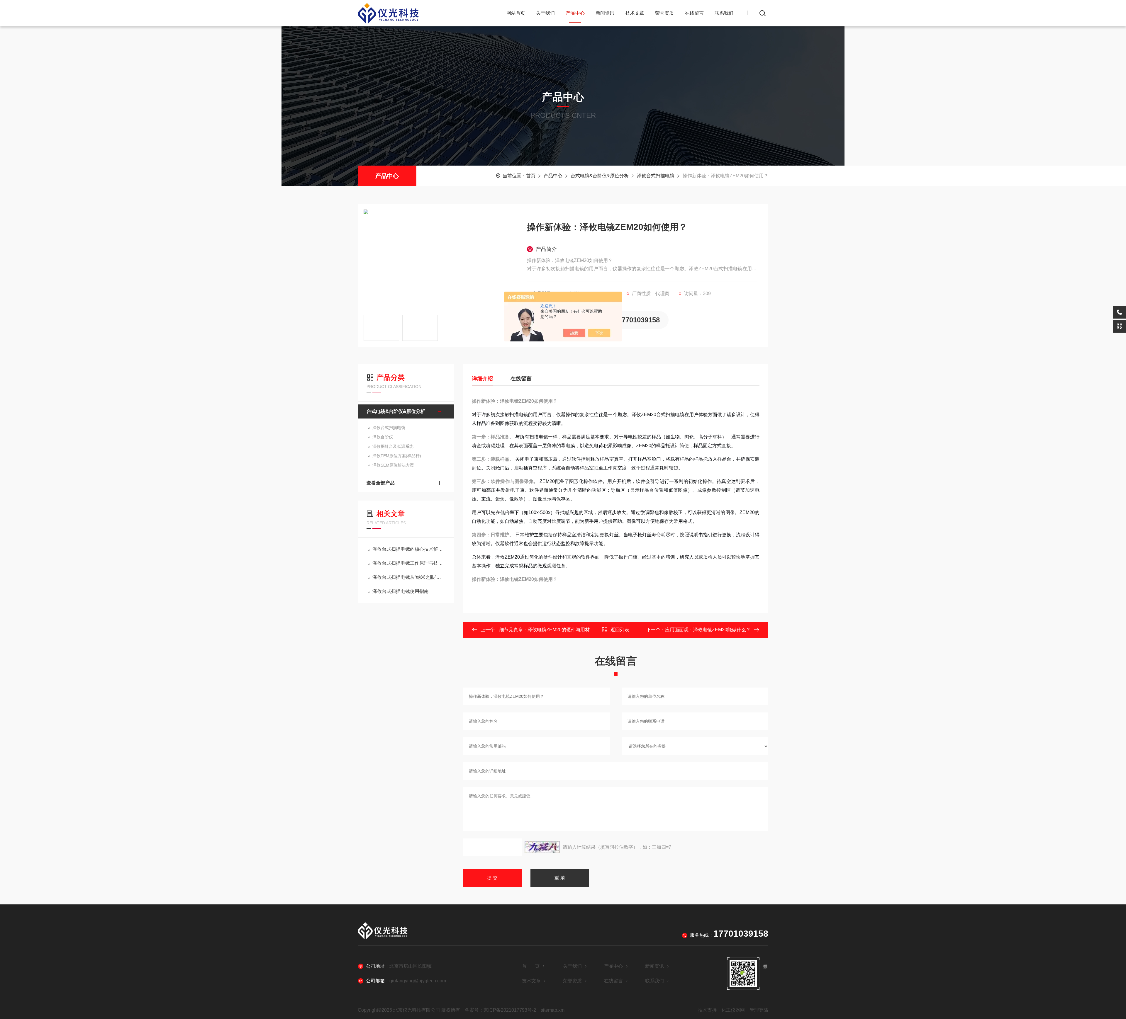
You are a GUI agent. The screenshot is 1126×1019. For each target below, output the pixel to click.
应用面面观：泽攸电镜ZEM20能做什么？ (708, 629)
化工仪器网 (733, 1010)
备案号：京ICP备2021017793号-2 (500, 1010)
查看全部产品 (381, 482)
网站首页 (515, 13)
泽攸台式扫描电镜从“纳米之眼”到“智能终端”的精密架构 (408, 577)
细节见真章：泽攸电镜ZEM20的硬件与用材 (544, 629)
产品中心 (575, 13)
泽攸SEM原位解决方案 (393, 465)
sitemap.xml (553, 1010)
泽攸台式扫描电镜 (655, 175)
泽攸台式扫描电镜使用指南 (400, 591)
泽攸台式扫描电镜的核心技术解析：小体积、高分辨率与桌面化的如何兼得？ (408, 549)
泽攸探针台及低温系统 (392, 446)
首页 (530, 175)
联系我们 (724, 13)
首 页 (531, 966)
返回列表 (620, 629)
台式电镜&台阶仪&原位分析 (600, 175)
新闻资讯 (605, 13)
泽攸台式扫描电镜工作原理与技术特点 (408, 563)
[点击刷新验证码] (542, 847)
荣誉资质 (664, 13)
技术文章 (634, 13)
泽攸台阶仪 (382, 437)
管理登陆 (758, 1010)
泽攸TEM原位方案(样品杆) (396, 455)
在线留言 (694, 13)
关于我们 (545, 13)
